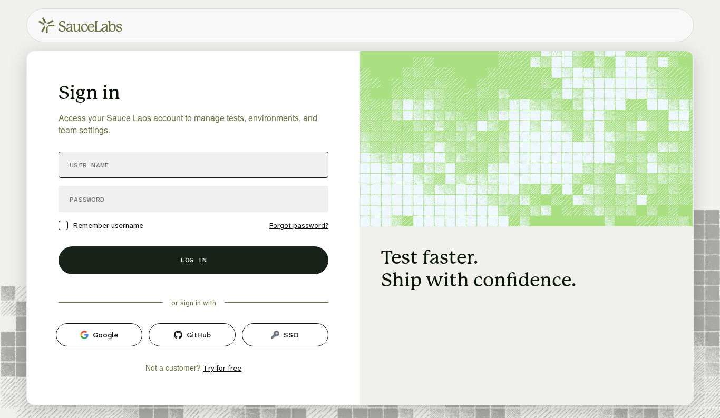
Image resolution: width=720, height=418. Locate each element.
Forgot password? (298, 225)
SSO (291, 335)
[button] (193, 260)
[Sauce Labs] (80, 25)
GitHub (199, 335)
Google (106, 335)
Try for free (222, 368)
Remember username (108, 225)
